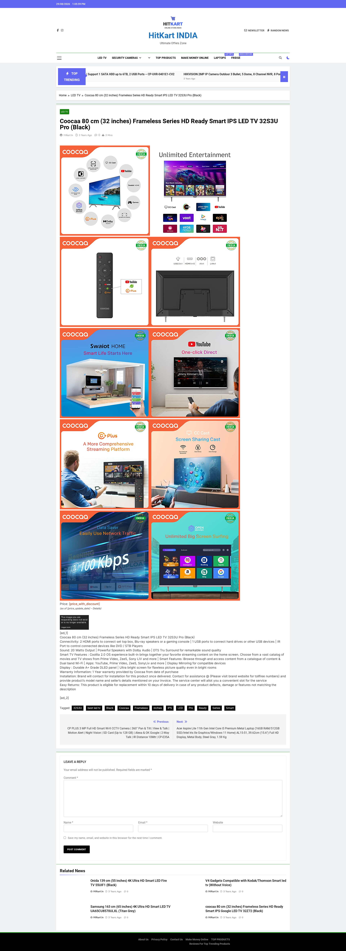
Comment (71, 778)
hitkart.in (68, 135)
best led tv (94, 708)
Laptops (221, 56)
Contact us (176, 939)
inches (158, 708)
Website (218, 822)
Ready (203, 708)
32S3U (77, 708)
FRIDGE (237, 56)
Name (68, 822)
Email (142, 822)
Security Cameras (125, 58)
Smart (230, 708)
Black (109, 708)
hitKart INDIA (173, 35)
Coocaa (124, 708)
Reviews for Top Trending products (209, 943)
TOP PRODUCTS (166, 58)
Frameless (141, 708)
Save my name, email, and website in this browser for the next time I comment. (115, 838)
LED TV (102, 58)
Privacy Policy (159, 939)
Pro (191, 708)
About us (143, 939)
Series (216, 708)
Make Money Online (195, 58)
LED (180, 708)
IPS (170, 708)
